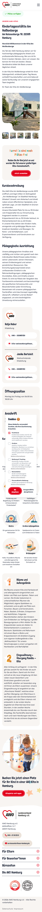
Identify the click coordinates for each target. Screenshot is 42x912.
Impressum (18, 909)
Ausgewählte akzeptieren (28, 491)
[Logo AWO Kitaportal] (20, 814)
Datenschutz (7, 909)
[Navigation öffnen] (38, 5)
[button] (5, 135)
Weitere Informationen (18, 456)
